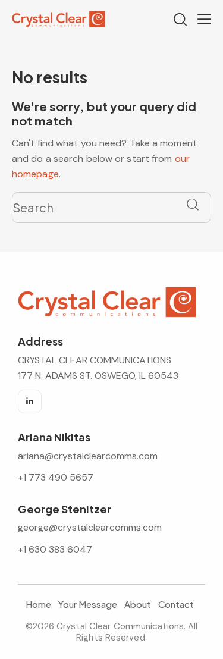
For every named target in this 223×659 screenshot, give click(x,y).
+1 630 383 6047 (55, 549)
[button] (204, 18)
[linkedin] (30, 401)
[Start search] (192, 205)
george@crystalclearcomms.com (90, 527)
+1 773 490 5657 (55, 477)
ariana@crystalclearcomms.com (89, 456)
